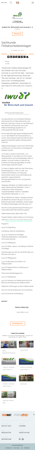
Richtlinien (17, 447)
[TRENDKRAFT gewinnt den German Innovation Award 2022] (24, 415)
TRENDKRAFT (20, 445)
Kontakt (23, 439)
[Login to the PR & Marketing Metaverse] (33, 3)
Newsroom (17, 34)
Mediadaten (6, 432)
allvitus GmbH (24, 350)
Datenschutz (9, 447)
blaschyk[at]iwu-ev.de (22, 312)
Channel (22, 426)
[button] (8, 57)
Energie (7, 61)
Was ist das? (6, 426)
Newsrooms (6, 439)
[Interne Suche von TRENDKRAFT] (11, 3)
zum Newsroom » (17, 323)
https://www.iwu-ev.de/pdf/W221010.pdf (18, 219)
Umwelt (7, 63)
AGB (22, 447)
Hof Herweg (23, 384)
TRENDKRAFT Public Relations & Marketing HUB (17, 2)
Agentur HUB (24, 432)
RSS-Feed (20, 439)
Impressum (27, 447)
